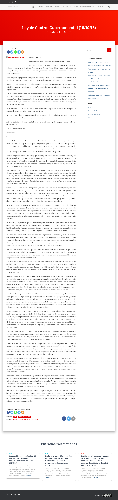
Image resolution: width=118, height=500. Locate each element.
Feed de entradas (93, 111)
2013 (15, 416)
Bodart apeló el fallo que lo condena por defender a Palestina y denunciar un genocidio (99, 88)
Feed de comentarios (94, 114)
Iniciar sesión (92, 107)
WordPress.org (92, 118)
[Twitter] (11, 52)
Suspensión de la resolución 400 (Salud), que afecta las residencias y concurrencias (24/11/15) (22, 459)
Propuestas (49, 6)
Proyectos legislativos (87, 6)
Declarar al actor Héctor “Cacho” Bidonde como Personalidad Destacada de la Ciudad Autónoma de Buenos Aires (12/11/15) (58, 460)
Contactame (101, 6)
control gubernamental (25, 419)
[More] (22, 52)
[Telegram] (19, 52)
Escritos (57, 6)
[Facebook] (8, 52)
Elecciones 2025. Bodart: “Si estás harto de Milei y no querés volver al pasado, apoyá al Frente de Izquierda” (99, 79)
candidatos (15, 419)
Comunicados (67, 6)
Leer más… (29, 475)
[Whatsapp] (15, 52)
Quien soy (40, 6)
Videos (76, 6)
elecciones (35, 419)
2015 (10, 453)
